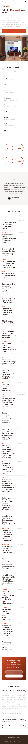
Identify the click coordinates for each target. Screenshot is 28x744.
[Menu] (25, 1)
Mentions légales (11, 737)
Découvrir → (6, 31)
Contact (18, 737)
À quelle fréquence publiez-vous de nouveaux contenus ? (11, 714)
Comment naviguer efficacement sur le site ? (13, 726)
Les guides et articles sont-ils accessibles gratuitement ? (13, 720)
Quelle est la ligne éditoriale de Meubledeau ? (13, 691)
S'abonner (9, 676)
